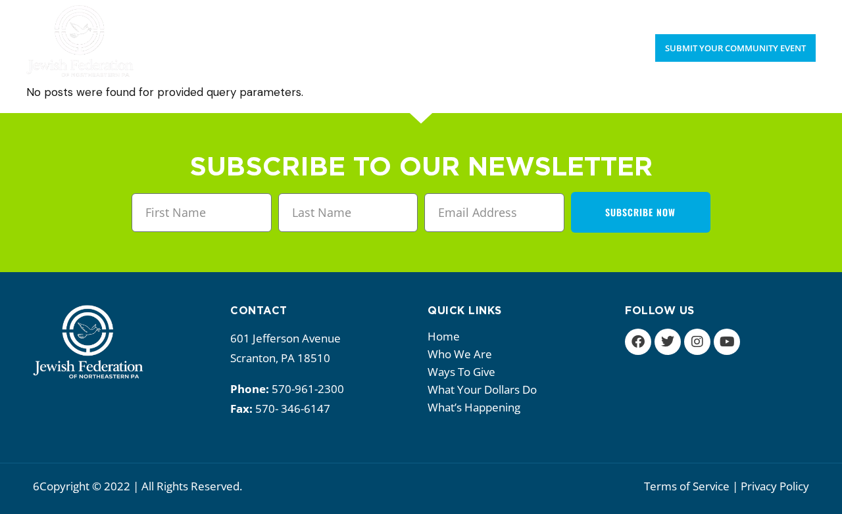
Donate (797, 13)
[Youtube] (727, 342)
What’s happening (474, 407)
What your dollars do (482, 389)
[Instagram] (697, 342)
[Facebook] (638, 342)
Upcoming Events (718, 13)
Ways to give (461, 371)
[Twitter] (668, 342)
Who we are (460, 354)
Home (444, 336)
